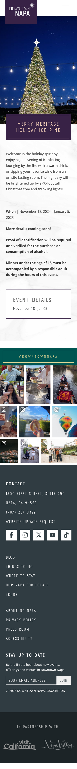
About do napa (21, 610)
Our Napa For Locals (27, 585)
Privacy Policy (21, 620)
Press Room (18, 629)
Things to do (19, 566)
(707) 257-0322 (21, 512)
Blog (10, 557)
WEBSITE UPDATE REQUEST (31, 521)
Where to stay (21, 575)
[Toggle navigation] (65, 8)
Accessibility (19, 638)
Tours (12, 594)
